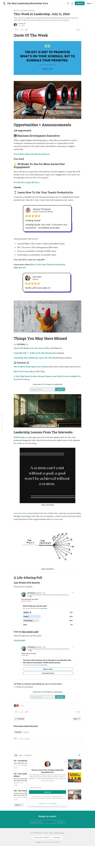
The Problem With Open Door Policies (31, 366)
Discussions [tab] (27, 755)
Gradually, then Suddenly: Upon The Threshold (36, 358)
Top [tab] (16, 755)
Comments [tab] (18, 732)
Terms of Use (56, 796)
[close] (65, 761)
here (31, 687)
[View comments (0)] (22, 30)
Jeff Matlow (22, 23)
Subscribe (79, 3)
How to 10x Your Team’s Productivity (48, 264)
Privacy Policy (61, 798)
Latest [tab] (21, 755)
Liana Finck (19, 513)
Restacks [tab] (26, 732)
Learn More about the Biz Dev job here (32, 154)
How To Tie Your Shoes (24, 371)
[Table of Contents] (2, 423)
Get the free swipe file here (27, 182)
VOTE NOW (19, 640)
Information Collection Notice (47, 798)
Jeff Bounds (19, 437)
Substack (38, 842)
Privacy (46, 833)
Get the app (56, 837)
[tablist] (22, 732)
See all (17, 805)
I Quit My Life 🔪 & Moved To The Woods (32, 353)
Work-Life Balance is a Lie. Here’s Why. (32, 348)
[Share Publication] (72, 3)
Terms (51, 833)
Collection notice (59, 833)
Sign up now (19, 267)
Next (75, 719)
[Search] (68, 3)
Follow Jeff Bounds (47, 505)
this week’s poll (30, 631)
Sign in (89, 3)
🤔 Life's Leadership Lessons (24, 10)
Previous (21, 719)
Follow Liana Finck (47, 569)
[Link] (11, 35)
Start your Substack (42, 837)
